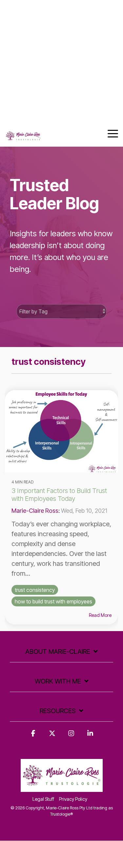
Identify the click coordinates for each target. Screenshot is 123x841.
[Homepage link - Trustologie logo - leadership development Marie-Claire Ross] (62, 788)
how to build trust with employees (53, 601)
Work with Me (58, 681)
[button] (113, 133)
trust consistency (35, 590)
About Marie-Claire (57, 651)
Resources (58, 711)
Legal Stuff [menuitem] (43, 799)
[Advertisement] (61, 62)
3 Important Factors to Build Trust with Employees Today (59, 495)
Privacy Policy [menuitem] (73, 799)
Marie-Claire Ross (34, 510)
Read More (100, 615)
